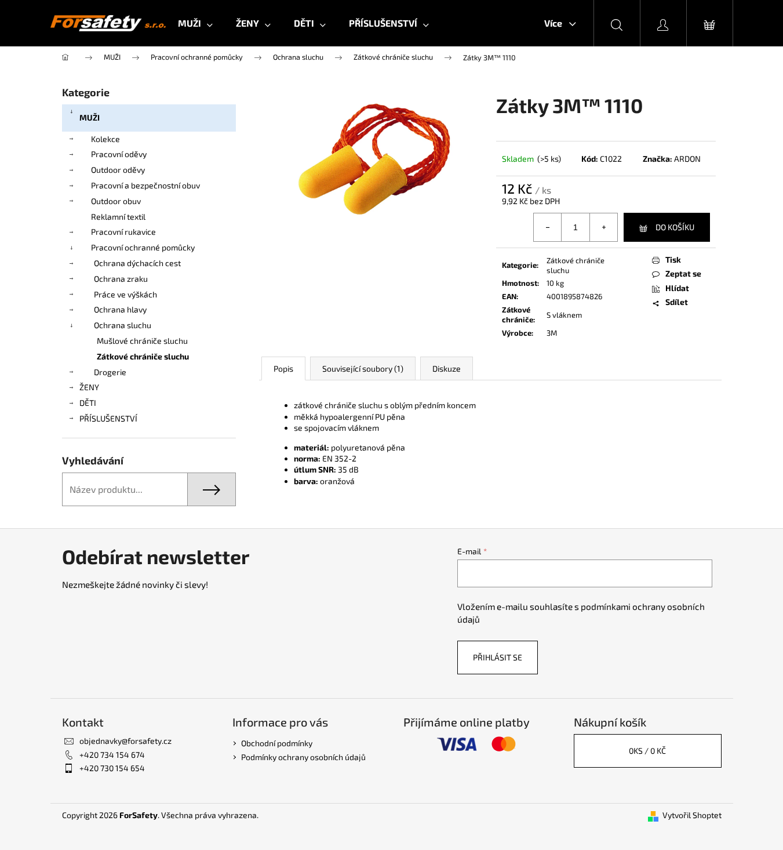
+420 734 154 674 (112, 755)
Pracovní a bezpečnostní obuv (145, 185)
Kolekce (105, 139)
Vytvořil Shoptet (692, 815)
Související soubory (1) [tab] (362, 368)
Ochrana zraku (121, 279)
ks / (647, 750)
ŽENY (89, 387)
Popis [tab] (283, 368)
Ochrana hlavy (120, 309)
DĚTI (87, 403)
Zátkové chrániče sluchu (143, 356)
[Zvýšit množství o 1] (603, 227)
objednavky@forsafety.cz (125, 741)
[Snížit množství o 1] (548, 227)
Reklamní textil (118, 216)
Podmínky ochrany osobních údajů (303, 757)
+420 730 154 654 (112, 768)
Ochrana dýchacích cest (137, 263)
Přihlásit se (497, 657)
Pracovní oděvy (119, 154)
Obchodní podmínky (276, 743)
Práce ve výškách (125, 294)
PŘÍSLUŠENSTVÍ (108, 418)
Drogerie (110, 372)
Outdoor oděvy (118, 170)
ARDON (687, 159)
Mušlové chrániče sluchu (142, 341)
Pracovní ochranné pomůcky (143, 247)
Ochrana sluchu (122, 325)
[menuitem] (195, 23)
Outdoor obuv (116, 201)
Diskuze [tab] (446, 368)
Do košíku (674, 227)
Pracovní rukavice (123, 232)
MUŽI (89, 117)
